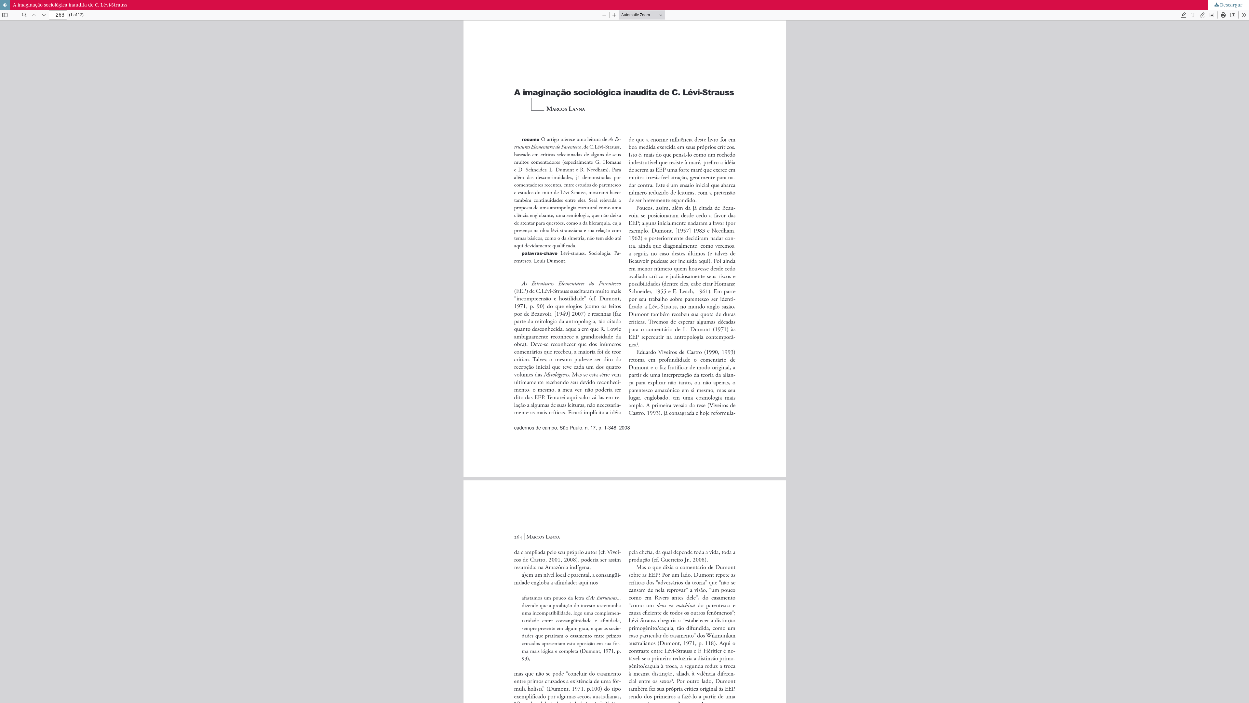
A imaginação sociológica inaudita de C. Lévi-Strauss (70, 5)
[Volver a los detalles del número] (5, 5)
